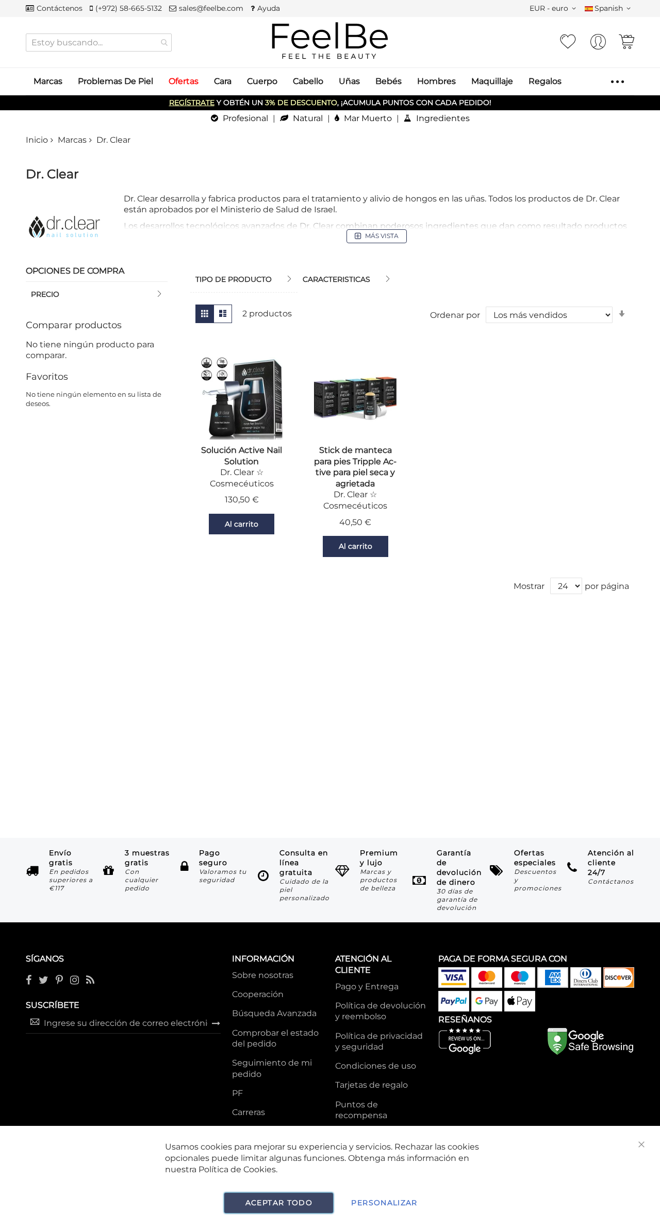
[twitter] (43, 981)
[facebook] (28, 981)
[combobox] (99, 42)
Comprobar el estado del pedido (275, 1038)
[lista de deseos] (567, 41)
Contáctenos (59, 8)
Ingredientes (442, 118)
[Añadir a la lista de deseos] (196, 524)
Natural (307, 118)
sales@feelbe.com (211, 8)
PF (237, 1093)
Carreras (248, 1112)
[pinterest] (59, 981)
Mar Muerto (367, 118)
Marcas (72, 140)
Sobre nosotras (262, 975)
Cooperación (258, 994)
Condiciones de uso (375, 1066)
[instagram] (74, 981)
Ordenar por (455, 315)
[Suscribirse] (216, 1023)
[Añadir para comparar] (287, 524)
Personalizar (384, 1202)
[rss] (90, 981)
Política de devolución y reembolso (380, 1011)
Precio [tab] (45, 294)
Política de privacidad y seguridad (379, 1041)
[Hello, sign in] (598, 44)
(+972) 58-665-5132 (128, 8)
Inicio (37, 140)
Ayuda (268, 8)
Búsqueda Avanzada (274, 1013)
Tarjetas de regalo (371, 1085)
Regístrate (191, 102)
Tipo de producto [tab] (233, 279)
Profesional (244, 118)
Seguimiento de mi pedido (272, 1068)
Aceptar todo (278, 1202)
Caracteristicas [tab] (336, 279)
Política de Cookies (237, 1169)
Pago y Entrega (367, 986)
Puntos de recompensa (361, 1110)
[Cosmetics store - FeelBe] (330, 41)
